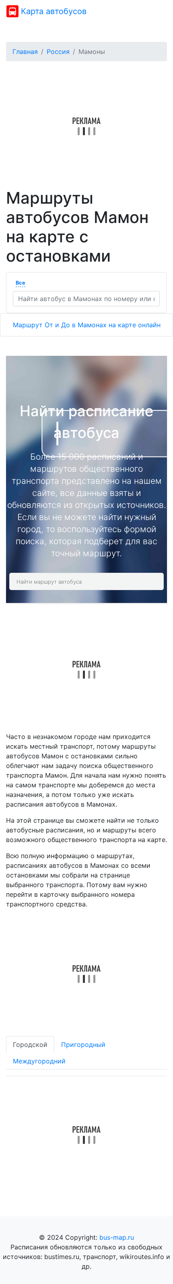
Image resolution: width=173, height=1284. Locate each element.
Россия (58, 51)
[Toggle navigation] (155, 11)
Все (20, 283)
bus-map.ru (116, 1237)
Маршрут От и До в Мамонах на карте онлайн (87, 325)
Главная (25, 51)
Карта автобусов (52, 11)
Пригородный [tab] (83, 1044)
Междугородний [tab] (39, 1061)
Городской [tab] (30, 1044)
